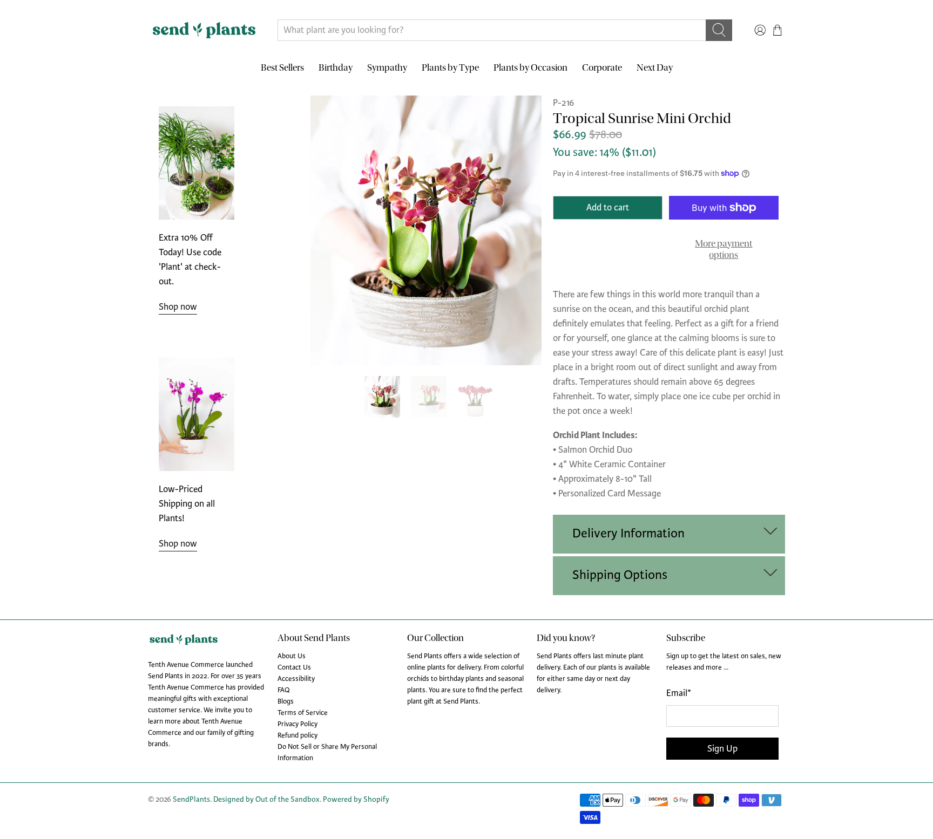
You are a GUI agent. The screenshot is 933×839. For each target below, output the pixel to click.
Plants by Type (450, 67)
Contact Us (294, 667)
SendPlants (191, 799)
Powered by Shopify (356, 799)
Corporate (602, 67)
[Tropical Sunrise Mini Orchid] (426, 230)
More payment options (723, 249)
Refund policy (297, 735)
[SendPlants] (204, 30)
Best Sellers (282, 67)
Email (678, 693)
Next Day (655, 67)
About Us (292, 656)
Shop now (178, 306)
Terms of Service (303, 712)
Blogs (286, 701)
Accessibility (296, 678)
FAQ (284, 690)
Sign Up (722, 748)
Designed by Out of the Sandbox (266, 799)
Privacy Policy (297, 724)
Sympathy (387, 67)
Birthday (336, 67)
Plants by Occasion (530, 67)
